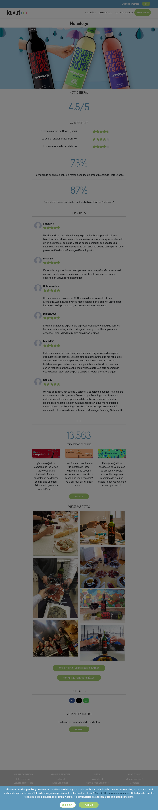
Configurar (67, 805)
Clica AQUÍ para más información (112, 793)
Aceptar (89, 805)
